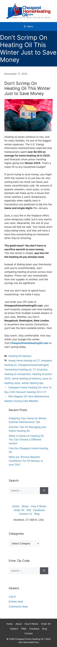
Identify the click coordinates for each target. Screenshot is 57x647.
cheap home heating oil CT (24, 360)
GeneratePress (31, 642)
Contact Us (25, 513)
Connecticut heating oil (17, 369)
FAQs (23, 628)
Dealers (14, 628)
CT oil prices (40, 369)
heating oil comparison (17, 374)
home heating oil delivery (26, 378)
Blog (36, 513)
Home (15, 506)
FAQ (28, 510)
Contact (29, 633)
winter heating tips (32, 383)
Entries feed (16, 601)
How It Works (31, 623)
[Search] (44, 490)
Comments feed (18, 606)
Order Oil (19, 510)
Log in (12, 596)
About (25, 506)
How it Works (38, 506)
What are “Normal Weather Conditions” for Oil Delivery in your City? (26, 461)
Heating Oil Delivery (19, 356)
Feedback (39, 510)
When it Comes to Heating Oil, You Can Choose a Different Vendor (26, 439)
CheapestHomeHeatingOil (33, 364)
